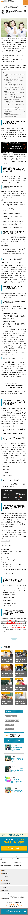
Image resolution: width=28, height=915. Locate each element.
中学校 (8, 716)
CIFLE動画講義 (10, 724)
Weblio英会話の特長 (18, 858)
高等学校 (14, 716)
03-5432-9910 (15, 841)
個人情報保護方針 (17, 865)
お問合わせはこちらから (14, 848)
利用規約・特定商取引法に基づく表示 (6, 865)
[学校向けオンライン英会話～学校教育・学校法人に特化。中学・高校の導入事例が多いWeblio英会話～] (7, 1)
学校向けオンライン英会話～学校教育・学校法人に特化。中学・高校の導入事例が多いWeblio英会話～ (17, 897)
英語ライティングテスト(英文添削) (6, 859)
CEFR (17, 720)
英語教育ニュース (17, 862)
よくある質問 (3, 862)
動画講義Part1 (14, 38)
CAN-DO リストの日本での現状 (15, 87)
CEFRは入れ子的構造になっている (16, 96)
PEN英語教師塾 (7, 46)
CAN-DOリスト (10, 720)
